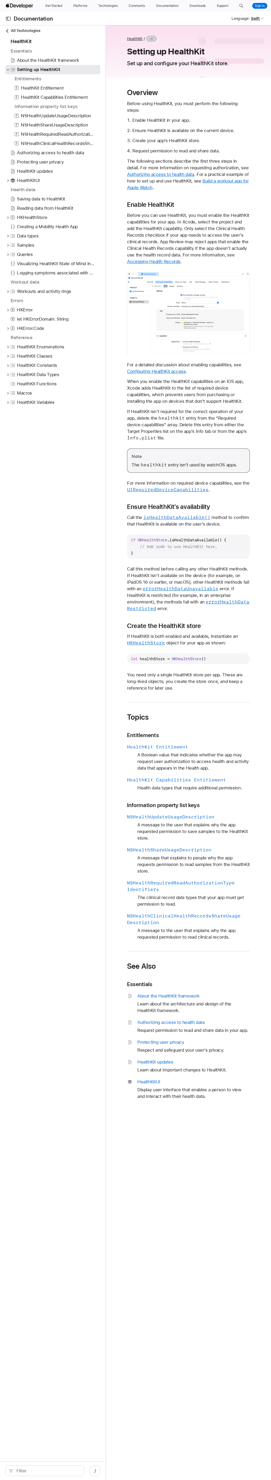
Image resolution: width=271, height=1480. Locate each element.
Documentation (33, 18)
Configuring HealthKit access (156, 371)
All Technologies (25, 31)
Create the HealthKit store (164, 626)
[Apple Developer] (20, 6)
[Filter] (48, 1471)
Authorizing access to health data (160, 174)
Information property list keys (163, 805)
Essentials (139, 984)
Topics (138, 717)
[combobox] (48, 1471)
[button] (241, 6)
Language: (241, 18)
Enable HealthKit (150, 204)
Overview (142, 92)
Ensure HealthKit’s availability (168, 506)
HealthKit (134, 39)
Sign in (260, 6)
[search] (44, 1470)
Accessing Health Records (153, 261)
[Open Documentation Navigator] (8, 18)
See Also (141, 966)
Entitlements (143, 735)
